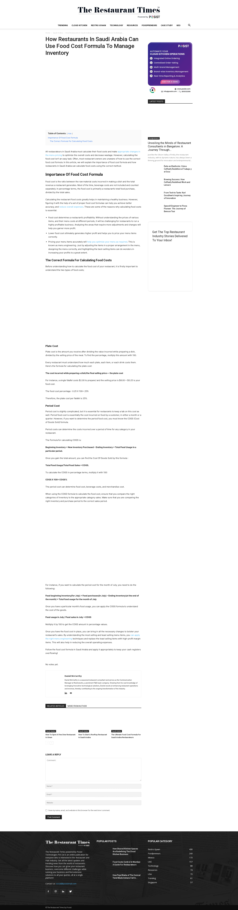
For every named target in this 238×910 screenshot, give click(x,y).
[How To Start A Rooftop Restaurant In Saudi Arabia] (93, 722)
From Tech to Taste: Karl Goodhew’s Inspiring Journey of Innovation (177, 195)
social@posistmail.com (66, 883)
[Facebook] (48, 891)
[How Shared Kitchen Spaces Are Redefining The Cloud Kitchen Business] (103, 852)
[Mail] (72, 693)
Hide (69, 133)
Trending (63, 25)
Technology (116, 25)
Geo (178, 25)
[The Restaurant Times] (119, 11)
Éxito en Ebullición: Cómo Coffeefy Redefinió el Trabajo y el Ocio (178, 169)
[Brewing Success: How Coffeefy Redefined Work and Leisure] (155, 183)
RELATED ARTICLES (55, 706)
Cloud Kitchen (79, 25)
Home (47, 33)
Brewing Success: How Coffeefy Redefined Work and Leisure (177, 182)
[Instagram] (55, 891)
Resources (132, 25)
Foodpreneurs (149, 25)
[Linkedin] (67, 693)
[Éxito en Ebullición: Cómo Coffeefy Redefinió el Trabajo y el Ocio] (155, 169)
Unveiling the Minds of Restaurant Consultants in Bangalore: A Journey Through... (169, 146)
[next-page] (51, 743)
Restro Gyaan (98, 25)
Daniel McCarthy (73, 676)
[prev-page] (47, 743)
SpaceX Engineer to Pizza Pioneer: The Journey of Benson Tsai (175, 208)
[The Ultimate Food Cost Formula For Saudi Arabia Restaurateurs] (126, 722)
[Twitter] (70, 891)
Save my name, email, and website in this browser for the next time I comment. (79, 810)
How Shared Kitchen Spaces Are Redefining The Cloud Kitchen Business (125, 851)
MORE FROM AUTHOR (77, 706)
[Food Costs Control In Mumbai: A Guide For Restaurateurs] (103, 865)
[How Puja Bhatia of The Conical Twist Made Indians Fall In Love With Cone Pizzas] (103, 878)
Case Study (167, 25)
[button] (189, 25)
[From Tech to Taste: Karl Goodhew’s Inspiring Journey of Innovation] (155, 196)
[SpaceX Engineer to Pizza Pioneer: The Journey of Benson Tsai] (155, 209)
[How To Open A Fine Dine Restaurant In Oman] (60, 722)
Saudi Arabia (58, 33)
